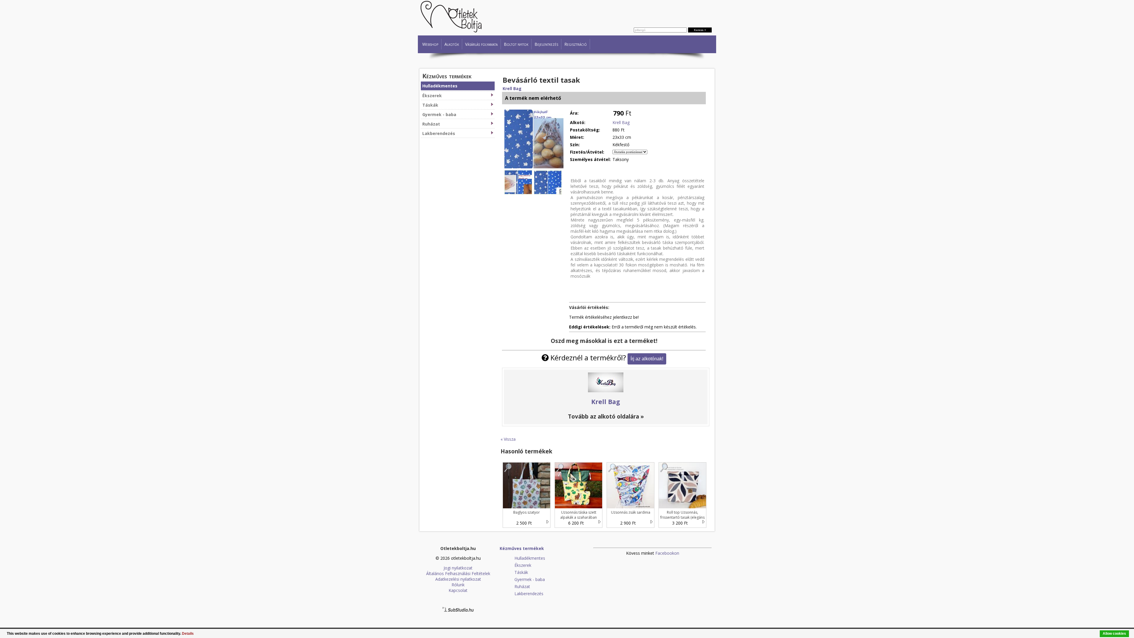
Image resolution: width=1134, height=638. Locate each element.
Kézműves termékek (447, 75)
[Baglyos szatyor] (508, 470)
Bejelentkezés (546, 44)
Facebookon (667, 553)
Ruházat (431, 124)
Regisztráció (575, 44)
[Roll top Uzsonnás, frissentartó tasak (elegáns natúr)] (664, 470)
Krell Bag (512, 88)
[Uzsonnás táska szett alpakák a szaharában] (560, 470)
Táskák (430, 105)
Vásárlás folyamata (481, 44)
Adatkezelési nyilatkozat (458, 579)
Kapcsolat (458, 590)
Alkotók (451, 44)
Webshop (430, 44)
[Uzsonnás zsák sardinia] (612, 470)
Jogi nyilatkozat (458, 568)
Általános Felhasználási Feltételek (458, 573)
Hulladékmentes (439, 86)
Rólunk (458, 584)
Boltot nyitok (516, 44)
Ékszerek (432, 95)
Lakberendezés (438, 133)
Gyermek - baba (439, 114)
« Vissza (508, 439)
